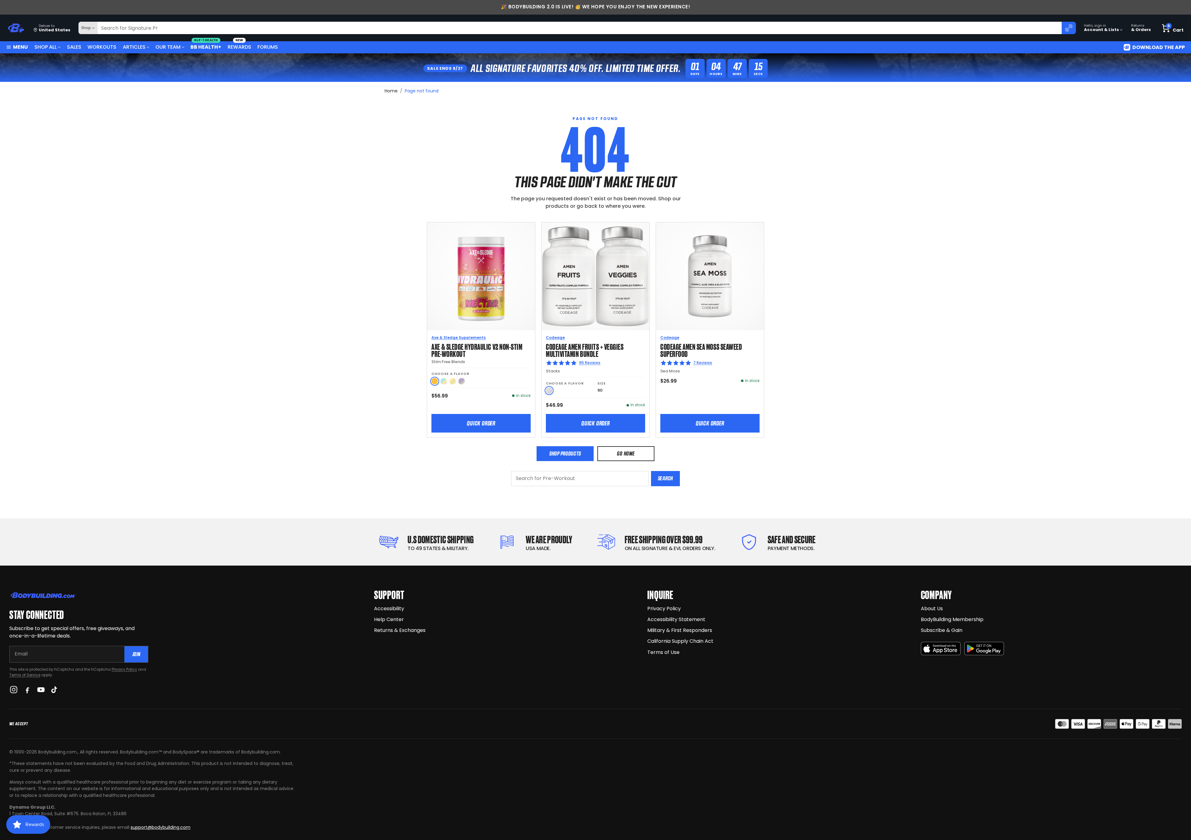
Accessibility (389, 608)
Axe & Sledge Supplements (458, 337)
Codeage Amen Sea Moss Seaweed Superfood (701, 350)
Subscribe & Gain (941, 630)
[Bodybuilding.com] (16, 28)
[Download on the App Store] (941, 648)
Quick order (481, 423)
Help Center (389, 619)
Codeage (555, 337)
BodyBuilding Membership (952, 619)
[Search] (1069, 28)
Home (391, 91)
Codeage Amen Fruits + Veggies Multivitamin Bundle (584, 350)
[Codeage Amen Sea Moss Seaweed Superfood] (710, 276)
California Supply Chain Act (680, 641)
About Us (932, 608)
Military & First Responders (679, 630)
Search (665, 478)
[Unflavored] (549, 390)
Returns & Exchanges (400, 630)
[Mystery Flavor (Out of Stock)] (443, 381)
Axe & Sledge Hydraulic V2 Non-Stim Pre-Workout (476, 350)
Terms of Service (24, 675)
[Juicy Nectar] (434, 381)
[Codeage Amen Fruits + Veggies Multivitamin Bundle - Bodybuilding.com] (595, 276)
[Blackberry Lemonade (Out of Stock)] (461, 381)
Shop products (565, 453)
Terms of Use (663, 652)
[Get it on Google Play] (984, 648)
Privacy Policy (124, 669)
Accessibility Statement (676, 619)
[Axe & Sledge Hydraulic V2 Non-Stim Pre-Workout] (481, 276)
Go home (626, 453)
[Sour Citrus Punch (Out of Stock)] (452, 381)
